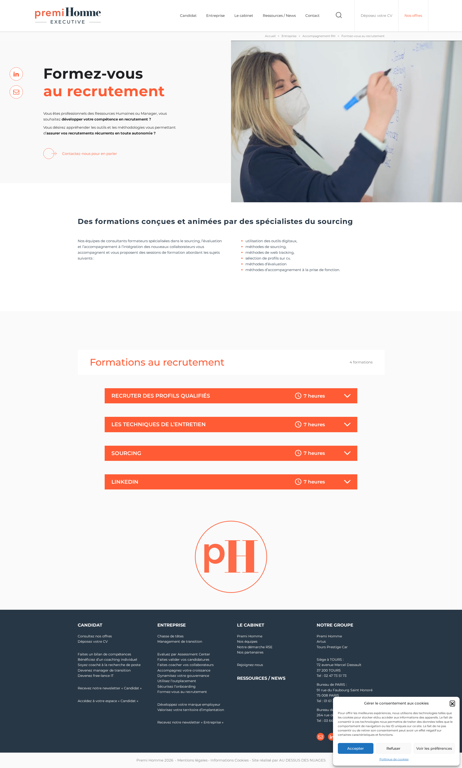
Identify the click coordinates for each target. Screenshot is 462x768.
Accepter (355, 748)
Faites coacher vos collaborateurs (185, 665)
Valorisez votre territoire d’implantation (190, 710)
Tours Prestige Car (332, 647)
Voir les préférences (434, 748)
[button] (452, 703)
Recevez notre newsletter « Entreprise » (190, 722)
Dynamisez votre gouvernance (183, 675)
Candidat (188, 15)
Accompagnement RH (318, 36)
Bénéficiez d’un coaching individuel (107, 659)
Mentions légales (192, 760)
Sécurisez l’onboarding (176, 686)
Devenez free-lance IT (96, 675)
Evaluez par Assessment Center (183, 654)
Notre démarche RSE (254, 647)
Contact (312, 15)
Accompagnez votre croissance (183, 670)
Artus (321, 641)
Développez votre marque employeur (188, 704)
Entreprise (215, 15)
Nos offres (413, 15)
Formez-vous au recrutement (182, 692)
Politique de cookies (394, 759)
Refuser (393, 748)
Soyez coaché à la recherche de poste (109, 665)
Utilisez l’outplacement (176, 681)
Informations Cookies (230, 760)
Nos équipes (247, 641)
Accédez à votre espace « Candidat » (108, 701)
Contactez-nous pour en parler (89, 153)
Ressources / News (279, 15)
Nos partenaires (250, 652)
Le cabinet (243, 15)
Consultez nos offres (95, 636)
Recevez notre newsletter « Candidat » (110, 688)
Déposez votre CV (93, 641)
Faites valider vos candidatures (183, 659)
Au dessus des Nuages (302, 760)
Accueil (270, 36)
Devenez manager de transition (104, 670)
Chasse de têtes (170, 636)
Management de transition (179, 641)
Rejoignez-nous (250, 665)
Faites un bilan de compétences (104, 654)
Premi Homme (249, 636)
